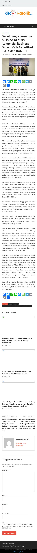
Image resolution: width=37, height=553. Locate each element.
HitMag (21, 546)
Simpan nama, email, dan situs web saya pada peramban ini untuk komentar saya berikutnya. (17, 526)
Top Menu (7, 1)
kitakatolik (16, 54)
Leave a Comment (26, 54)
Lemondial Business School (11, 306)
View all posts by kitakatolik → (21, 444)
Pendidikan (5, 33)
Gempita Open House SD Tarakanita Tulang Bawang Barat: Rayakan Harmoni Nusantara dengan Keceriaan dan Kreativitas (18, 404)
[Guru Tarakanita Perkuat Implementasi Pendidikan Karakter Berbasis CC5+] (18, 351)
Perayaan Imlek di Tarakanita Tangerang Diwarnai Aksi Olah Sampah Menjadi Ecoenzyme (17, 340)
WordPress (13, 546)
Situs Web (6, 513)
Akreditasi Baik (14, 304)
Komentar (6, 470)
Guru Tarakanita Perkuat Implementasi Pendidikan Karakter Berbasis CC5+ (16, 373)
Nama (4, 495)
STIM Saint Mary (26, 306)
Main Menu (10, 26)
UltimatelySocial (18, 552)
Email (4, 504)
